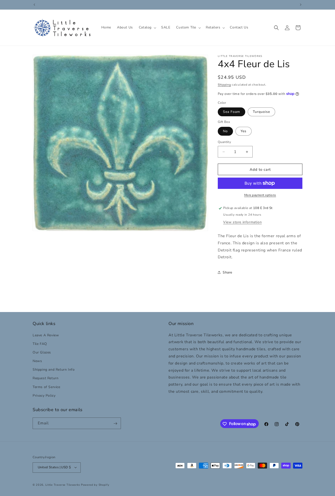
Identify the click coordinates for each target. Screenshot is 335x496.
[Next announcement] (300, 4)
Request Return (45, 378)
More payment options (260, 195)
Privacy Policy (44, 395)
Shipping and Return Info (54, 369)
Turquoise (261, 111)
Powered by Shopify (95, 484)
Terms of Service (46, 386)
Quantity (224, 142)
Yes (243, 131)
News (37, 360)
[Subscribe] (115, 423)
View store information (242, 222)
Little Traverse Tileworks (62, 484)
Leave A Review (46, 335)
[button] (147, 27)
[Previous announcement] (34, 4)
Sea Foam (231, 111)
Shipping (224, 85)
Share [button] (227, 272)
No (225, 131)
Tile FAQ (40, 343)
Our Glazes (42, 352)
